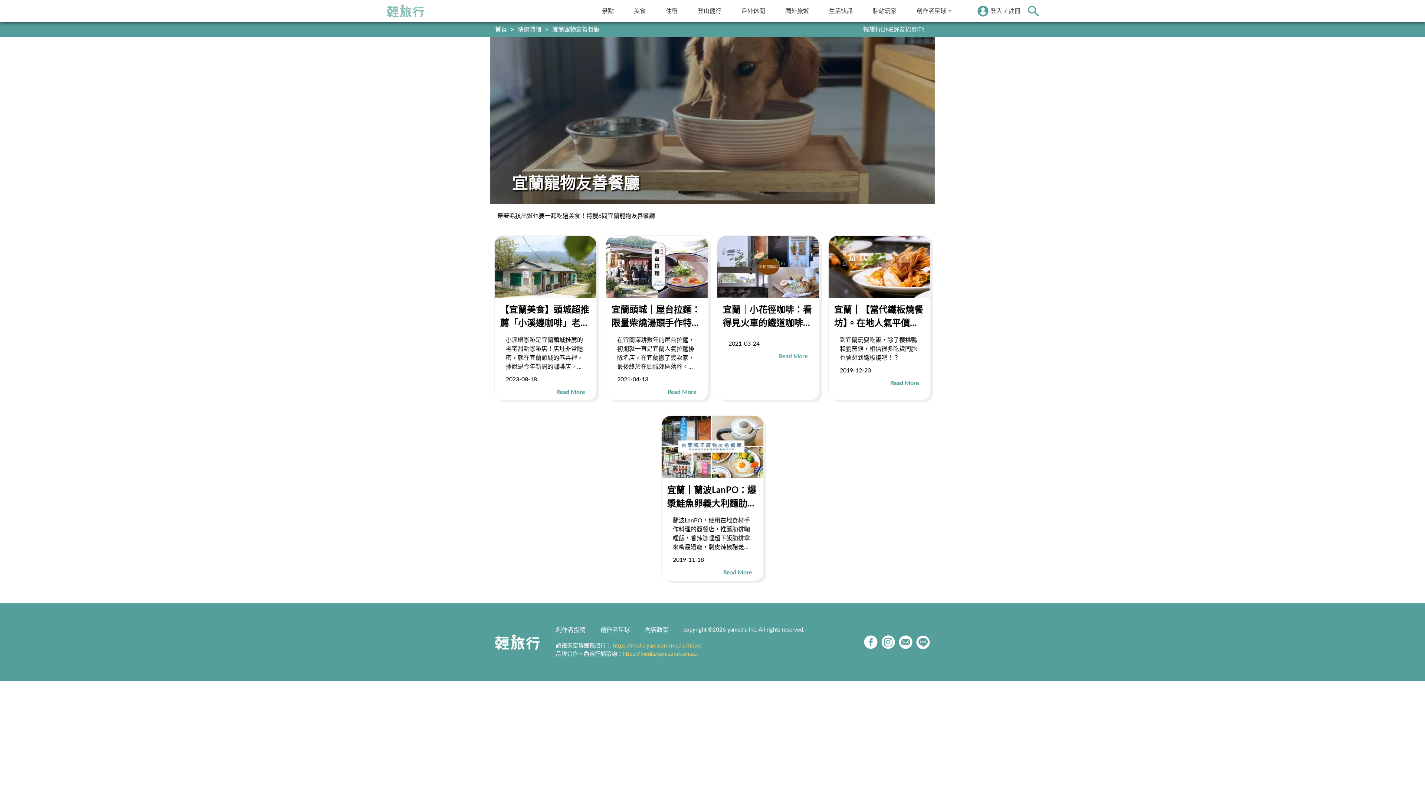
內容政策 (657, 630)
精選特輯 (529, 30)
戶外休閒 (753, 11)
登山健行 (709, 11)
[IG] (888, 642)
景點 (608, 11)
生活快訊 (841, 11)
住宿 (672, 11)
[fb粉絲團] (871, 642)
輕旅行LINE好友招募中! (893, 30)
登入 (996, 11)
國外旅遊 (797, 11)
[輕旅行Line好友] (923, 642)
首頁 (501, 30)
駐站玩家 (885, 11)
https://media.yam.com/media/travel (657, 646)
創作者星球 (931, 11)
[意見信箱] (906, 642)
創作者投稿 (571, 630)
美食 (640, 11)
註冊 (1015, 11)
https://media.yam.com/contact (660, 654)
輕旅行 (405, 11)
